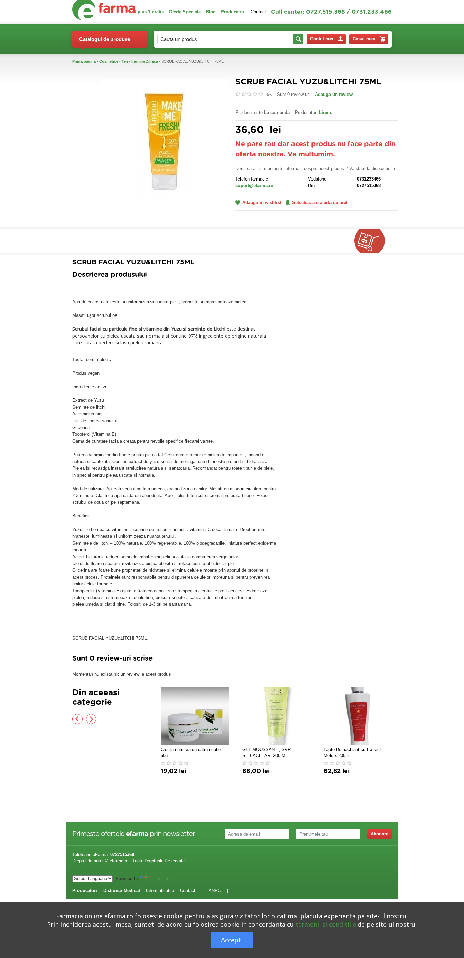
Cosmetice (108, 61)
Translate (162, 878)
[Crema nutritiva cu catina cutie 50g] (195, 716)
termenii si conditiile (326, 924)
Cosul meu (364, 38)
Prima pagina (84, 61)
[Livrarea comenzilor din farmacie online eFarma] (373, 241)
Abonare (379, 833)
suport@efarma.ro (254, 185)
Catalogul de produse (104, 39)
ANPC (215, 890)
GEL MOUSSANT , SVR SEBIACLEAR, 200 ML (266, 752)
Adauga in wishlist (261, 202)
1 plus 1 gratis (149, 11)
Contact (258, 11)
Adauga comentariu (252, 660)
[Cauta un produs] (298, 39)
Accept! (232, 940)
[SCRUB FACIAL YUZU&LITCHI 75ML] (164, 143)
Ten (125, 61)
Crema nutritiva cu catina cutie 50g (191, 752)
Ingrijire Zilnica (144, 61)
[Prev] (77, 719)
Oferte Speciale (185, 11)
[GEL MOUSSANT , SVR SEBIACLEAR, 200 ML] (276, 716)
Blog (211, 11)
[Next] (91, 719)
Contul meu (322, 38)
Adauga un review (334, 94)
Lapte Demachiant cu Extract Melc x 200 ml (352, 752)
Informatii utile (160, 890)
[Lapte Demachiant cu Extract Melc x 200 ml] (358, 716)
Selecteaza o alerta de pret (319, 202)
